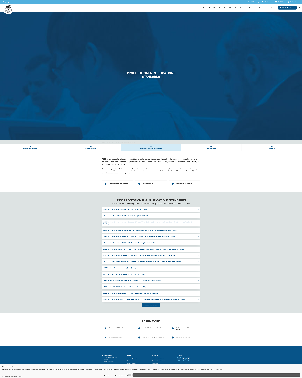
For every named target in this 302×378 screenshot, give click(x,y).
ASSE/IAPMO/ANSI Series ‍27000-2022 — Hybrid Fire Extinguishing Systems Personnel (130, 293)
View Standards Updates (184, 183)
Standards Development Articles (153, 337)
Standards (243, 7)
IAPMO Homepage (254, 2)
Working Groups (148, 183)
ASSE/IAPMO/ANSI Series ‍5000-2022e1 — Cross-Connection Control (125, 209)
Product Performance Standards (153, 328)
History (129, 360)
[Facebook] (179, 359)
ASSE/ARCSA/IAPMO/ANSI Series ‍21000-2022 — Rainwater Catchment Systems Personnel (132, 280)
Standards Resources (183, 337)
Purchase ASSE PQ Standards (118, 183)
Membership (252, 7)
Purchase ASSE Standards (117, 328)
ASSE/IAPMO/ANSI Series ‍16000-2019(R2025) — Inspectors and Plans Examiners (128, 268)
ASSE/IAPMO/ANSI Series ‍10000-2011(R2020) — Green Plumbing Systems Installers (129, 243)
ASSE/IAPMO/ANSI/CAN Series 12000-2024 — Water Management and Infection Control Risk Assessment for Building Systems (143, 249)
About (205, 7)
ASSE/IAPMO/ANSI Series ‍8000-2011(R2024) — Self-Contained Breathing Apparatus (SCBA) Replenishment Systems (140, 230)
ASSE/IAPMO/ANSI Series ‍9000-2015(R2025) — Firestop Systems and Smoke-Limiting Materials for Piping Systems (139, 236)
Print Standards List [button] (151, 305)
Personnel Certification (230, 7)
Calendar (274, 7)
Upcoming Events (132, 358)
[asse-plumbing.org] (8, 9)
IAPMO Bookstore (268, 2)
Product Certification (215, 7)
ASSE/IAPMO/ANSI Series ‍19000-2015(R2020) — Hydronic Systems (124, 274)
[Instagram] (184, 359)
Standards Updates (115, 337)
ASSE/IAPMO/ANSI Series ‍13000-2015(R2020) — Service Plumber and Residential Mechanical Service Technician (139, 255)
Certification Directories (287, 7)
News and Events (264, 7)
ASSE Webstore (281, 2)
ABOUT (129, 355)
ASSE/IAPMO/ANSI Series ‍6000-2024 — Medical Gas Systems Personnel (126, 215)
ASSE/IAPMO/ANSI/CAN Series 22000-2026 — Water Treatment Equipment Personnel (130, 287)
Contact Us (293, 2)
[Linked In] (188, 359)
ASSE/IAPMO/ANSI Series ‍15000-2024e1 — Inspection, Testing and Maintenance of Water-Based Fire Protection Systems (142, 261)
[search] (299, 8)
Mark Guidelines (131, 363)
